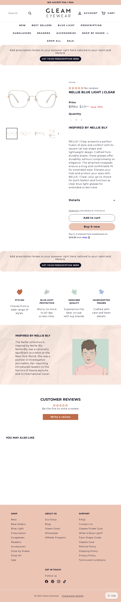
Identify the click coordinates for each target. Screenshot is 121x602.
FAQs (82, 519)
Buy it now (92, 226)
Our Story (51, 519)
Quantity (75, 113)
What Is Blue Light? (91, 533)
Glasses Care (86, 542)
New (22, 25)
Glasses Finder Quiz (91, 528)
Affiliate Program (55, 537)
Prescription (91, 25)
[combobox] (19, 13)
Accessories (66, 33)
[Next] (57, 133)
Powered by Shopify (73, 596)
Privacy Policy (87, 555)
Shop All (54, 41)
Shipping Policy (88, 551)
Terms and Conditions (92, 560)
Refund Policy (87, 546)
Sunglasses (22, 33)
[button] (76, 88)
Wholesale (51, 533)
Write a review (60, 417)
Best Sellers (42, 25)
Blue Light (66, 25)
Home (72, 82)
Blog (48, 524)
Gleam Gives (52, 528)
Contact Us (86, 524)
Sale (70, 41)
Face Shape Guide (90, 537)
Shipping (74, 210)
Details (74, 200)
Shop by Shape (94, 33)
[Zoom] (32, 99)
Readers (43, 33)
